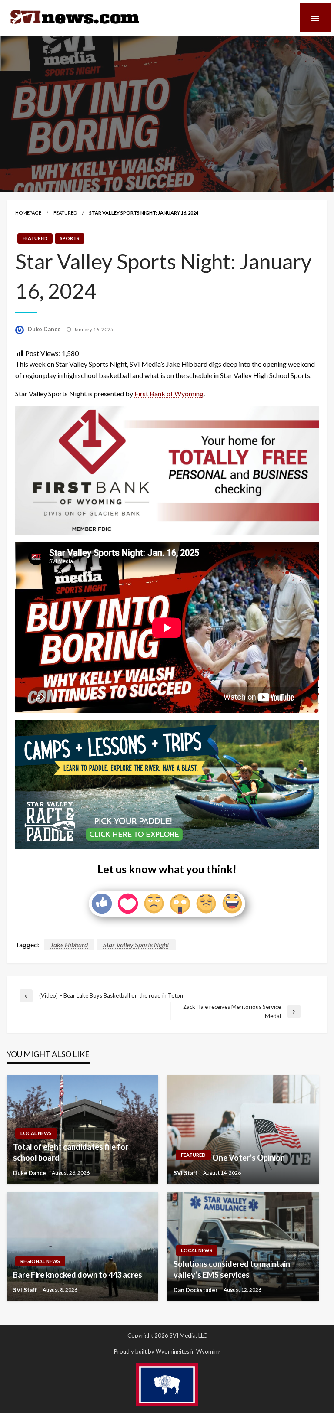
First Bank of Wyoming (169, 393)
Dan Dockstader (196, 1289)
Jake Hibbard (69, 944)
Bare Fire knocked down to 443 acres (77, 1274)
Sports (69, 238)
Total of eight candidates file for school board (70, 1152)
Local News (36, 1133)
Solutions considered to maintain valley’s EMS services (232, 1269)
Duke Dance (45, 329)
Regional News (40, 1261)
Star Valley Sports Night (136, 944)
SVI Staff (186, 1172)
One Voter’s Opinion (248, 1157)
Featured (65, 212)
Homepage (28, 212)
